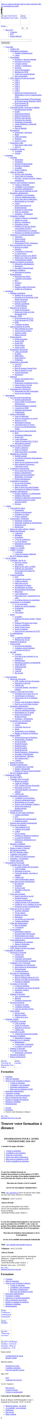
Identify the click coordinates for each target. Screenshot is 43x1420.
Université (9, 47)
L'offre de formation (22, 986)
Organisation (14, 57)
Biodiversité (19, 527)
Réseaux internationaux (23, 473)
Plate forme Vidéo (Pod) (23, 145)
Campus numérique (17, 575)
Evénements (19, 608)
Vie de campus (11, 558)
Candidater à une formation (24, 187)
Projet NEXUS (20, 358)
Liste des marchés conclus (24, 1009)
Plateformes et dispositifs (19, 362)
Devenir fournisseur (17, 1003)
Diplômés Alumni (12, 1019)
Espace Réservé (16, 36)
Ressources (19, 266)
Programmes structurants (19, 350)
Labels (17, 55)
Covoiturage (19, 927)
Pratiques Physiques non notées (26, 623)
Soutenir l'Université (17, 994)
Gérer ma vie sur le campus (20, 909)
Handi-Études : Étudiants (24, 740)
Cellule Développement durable (26, 1034)
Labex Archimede (21, 352)
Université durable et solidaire (25, 961)
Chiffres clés (14, 49)
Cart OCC (18, 364)
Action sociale (15, 644)
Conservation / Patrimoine (19, 519)
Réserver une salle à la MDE (25, 567)
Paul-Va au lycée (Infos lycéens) (26, 704)
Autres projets (20, 347)
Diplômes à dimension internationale (28, 498)
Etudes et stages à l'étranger (20, 446)
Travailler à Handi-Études (24, 268)
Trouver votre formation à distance (22, 183)
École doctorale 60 (21, 105)
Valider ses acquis (21, 220)
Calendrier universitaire (23, 279)
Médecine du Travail (22, 640)
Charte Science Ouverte (23, 385)
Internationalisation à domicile (25, 406)
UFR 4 (17, 87)
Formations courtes (21, 224)
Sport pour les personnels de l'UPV (27, 631)
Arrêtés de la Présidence (23, 289)
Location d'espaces (21, 971)
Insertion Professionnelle (23, 164)
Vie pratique (19, 564)
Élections (18, 68)
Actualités (18, 151)
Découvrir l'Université (18, 952)
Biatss (17, 135)
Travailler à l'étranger (22, 890)
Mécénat (18, 998)
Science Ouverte (21, 302)
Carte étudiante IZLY (22, 827)
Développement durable (23, 109)
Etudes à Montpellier (17, 414)
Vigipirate (18, 669)
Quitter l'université (16, 861)
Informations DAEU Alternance (26, 243)
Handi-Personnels (21, 744)
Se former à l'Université (18, 984)
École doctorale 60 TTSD (24, 320)
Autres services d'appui (23, 331)
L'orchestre (19, 552)
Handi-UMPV (15, 735)
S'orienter (13, 157)
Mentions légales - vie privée (16, 1406)
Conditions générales (22, 1007)
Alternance (19, 237)
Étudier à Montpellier (22, 769)
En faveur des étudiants (23, 646)
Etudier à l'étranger (21, 448)
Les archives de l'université (24, 919)
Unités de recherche (22, 1025)
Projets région (20, 345)
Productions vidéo (16, 143)
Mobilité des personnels (18, 454)
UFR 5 (17, 89)
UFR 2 (17, 82)
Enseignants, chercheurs (23, 132)
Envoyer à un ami (14, 1118)
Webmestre (10, 1410)
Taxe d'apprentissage (22, 996)
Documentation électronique (25, 590)
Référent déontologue (22, 116)
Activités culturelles (22, 911)
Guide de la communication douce (27, 938)
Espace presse (20, 1013)
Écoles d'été (19, 437)
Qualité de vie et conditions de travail (28, 904)
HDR (17, 322)
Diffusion (13, 377)
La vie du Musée (21, 542)
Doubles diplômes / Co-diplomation (27, 494)
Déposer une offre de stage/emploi (27, 980)
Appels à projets (20, 333)
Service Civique (20, 141)
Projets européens (21, 339)
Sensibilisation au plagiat (24, 587)
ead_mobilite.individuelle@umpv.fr (19, 1245)
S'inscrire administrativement (25, 197)
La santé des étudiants (23, 638)
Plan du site (10, 1412)
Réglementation (15, 274)
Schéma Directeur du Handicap (26, 737)
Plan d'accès (10, 1388)
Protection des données (23, 120)
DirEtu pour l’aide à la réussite (26, 258)
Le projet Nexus (20, 254)
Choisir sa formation (22, 185)
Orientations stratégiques (19, 51)
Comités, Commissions (23, 66)
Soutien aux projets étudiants (25, 606)
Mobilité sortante (21, 456)
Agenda (17, 153)
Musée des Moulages (17, 531)
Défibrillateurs (20, 660)
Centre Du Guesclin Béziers (25, 74)
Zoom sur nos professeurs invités (26, 462)
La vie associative (21, 604)
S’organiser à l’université (24, 251)
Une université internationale (20, 398)
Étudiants (18, 139)
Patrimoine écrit (20, 525)
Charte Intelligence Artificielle (25, 124)
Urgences (13, 32)
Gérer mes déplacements (19, 923)
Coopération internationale (19, 468)
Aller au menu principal (28, 4)
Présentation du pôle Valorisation (26, 391)
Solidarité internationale (23, 410)
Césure (17, 203)
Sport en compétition (22, 625)
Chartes (17, 285)
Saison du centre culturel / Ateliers (22, 529)
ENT (12, 34)
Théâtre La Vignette (17, 548)
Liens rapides (15, 1011)
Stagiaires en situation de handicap (27, 233)
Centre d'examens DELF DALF (26, 441)
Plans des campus (21, 562)
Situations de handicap (18, 642)
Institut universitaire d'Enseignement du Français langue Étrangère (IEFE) (28, 100)
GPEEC (18, 892)
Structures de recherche (18, 308)
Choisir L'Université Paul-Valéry (22, 692)
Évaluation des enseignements (25, 819)
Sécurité (13, 652)
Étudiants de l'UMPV (13, 775)
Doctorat (18, 504)
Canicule (18, 671)
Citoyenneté (19, 612)
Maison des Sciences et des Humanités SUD (24, 313)
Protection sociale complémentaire (27, 907)
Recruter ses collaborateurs (19, 973)
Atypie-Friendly (20, 742)
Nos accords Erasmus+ (23, 483)
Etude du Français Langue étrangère (23, 431)
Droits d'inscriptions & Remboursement (23, 207)
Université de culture (17, 508)
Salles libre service (21, 583)
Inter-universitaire (21, 76)
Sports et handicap (21, 629)
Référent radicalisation (23, 118)
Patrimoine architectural (23, 521)
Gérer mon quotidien (17, 894)
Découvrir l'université (18, 679)
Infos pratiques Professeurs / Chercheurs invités (25, 465)
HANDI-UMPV (16, 777)
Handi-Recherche (21, 750)
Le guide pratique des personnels (26, 867)
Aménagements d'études (23, 260)
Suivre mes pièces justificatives (26, 199)
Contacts (18, 760)
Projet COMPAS (21, 170)
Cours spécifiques (21, 439)
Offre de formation (17, 172)
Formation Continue (17, 216)
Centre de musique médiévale (25, 554)
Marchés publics (20, 1015)
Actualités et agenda (17, 149)
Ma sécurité (19, 673)
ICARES (18, 354)
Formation (9, 155)
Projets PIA (19, 343)
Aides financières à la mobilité (25, 452)
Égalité (17, 112)
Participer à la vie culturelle (20, 1040)
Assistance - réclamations (24, 214)
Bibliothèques (20, 1042)
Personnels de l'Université (15, 863)
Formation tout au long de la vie (26, 694)
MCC (17, 281)
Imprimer (4, 1118)
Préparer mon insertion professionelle (23, 823)
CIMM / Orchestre (17, 550)
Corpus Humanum (21, 372)
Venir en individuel (21, 416)
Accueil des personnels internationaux (28, 458)
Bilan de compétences (23, 222)
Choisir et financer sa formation (26, 218)
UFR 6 (17, 91)
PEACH (18, 366)
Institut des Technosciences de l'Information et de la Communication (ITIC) (28, 95)
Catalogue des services (23, 579)
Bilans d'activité (20, 335)
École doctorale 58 (21, 103)
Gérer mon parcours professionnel (22, 881)
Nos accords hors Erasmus (24, 471)
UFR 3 (17, 84)
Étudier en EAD (20, 420)
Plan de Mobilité (21, 128)
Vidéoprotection (20, 667)
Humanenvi (19, 375)
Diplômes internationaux (19, 491)
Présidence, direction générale (25, 59)
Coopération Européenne (19, 481)
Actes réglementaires (22, 70)
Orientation (19, 162)
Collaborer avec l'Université (20, 963)
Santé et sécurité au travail (24, 896)
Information (19, 160)
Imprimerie (19, 917)
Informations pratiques (23, 272)
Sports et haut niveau (22, 627)
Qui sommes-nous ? (22, 758)
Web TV (18, 147)
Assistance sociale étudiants (25, 648)
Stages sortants (20, 241)
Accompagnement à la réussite (26, 231)
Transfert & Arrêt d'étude (24, 210)
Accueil (8, 1108)
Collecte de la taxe (21, 1017)
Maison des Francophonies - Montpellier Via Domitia (25, 476)
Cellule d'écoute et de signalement (27, 902)
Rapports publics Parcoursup (25, 287)
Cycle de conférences (22, 539)
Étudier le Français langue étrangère (28, 771)
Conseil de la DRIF (22, 408)
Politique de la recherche (23, 295)
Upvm (3, 26)
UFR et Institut (20, 869)
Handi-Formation (21, 748)
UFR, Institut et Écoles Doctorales (22, 78)
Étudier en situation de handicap (21, 262)
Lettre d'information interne (24, 879)
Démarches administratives (24, 264)
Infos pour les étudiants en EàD (26, 191)
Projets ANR (19, 341)
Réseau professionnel (17, 1057)
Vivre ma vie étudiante (18, 825)
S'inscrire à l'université (14, 1155)
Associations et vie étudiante (20, 602)
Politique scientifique (17, 293)
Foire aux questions (22, 212)
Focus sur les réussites (23, 393)
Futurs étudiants (11, 677)
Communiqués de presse (14, 1356)
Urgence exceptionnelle (14, 1392)
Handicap (18, 126)
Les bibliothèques (16, 633)
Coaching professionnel (23, 900)
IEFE (17, 433)
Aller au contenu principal (10, 4)
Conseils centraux (21, 64)
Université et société (17, 1032)
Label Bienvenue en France (25, 425)
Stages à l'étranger (21, 450)
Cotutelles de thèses (22, 324)
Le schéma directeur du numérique (27, 600)
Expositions (19, 537)
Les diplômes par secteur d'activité (27, 988)
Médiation (18, 535)
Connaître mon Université (24, 767)
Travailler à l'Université (18, 1051)
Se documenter (15, 929)
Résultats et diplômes (17, 270)
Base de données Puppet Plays (26, 368)
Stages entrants (20, 239)
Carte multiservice (21, 594)
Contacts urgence (12, 1390)
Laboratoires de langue (23, 585)
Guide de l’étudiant (22, 783)
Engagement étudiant (22, 114)
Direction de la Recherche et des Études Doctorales (26, 298)
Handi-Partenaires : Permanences (27, 752)
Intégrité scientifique (22, 304)
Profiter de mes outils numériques (22, 813)
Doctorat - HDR (16, 316)
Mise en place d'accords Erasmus (27, 487)
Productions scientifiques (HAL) (26, 383)
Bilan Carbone (11, 1414)
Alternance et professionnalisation (22, 235)
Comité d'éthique (21, 306)
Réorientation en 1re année (24, 201)
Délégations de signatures (24, 942)
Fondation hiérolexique (23, 1000)
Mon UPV (9, 30)
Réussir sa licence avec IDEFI (25, 256)
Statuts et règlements (22, 944)
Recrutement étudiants (18, 850)
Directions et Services (22, 61)
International (10, 395)
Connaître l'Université (18, 1021)
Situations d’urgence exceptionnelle (27, 663)
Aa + (3, 1116)
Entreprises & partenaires (15, 950)
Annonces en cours (22, 1005)
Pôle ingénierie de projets (24, 329)
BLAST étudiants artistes (19, 556)
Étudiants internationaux (19, 765)
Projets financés (15, 337)
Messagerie (19, 592)
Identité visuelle (11, 1358)
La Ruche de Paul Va (22, 650)
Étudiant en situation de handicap (27, 836)
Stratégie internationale (23, 400)
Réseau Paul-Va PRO (22, 975)
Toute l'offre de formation (24, 176)
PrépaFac (18, 249)
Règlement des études (22, 276)
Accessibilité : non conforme (16, 1408)
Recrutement (14, 130)
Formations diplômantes (23, 435)
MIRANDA (19, 356)
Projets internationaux (22, 479)
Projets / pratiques (21, 516)
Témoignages (19, 412)
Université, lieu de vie (18, 560)
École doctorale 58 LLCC (24, 318)
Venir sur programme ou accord (26, 418)
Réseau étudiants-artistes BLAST (27, 977)
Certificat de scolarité (22, 829)
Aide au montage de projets (20, 327)
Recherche (9, 291)
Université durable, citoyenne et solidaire (25, 107)
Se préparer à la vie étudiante (20, 721)
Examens (18, 283)
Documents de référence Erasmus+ (27, 489)
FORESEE (19, 360)
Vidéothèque (19, 546)
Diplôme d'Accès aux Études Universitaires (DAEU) (25, 227)
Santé (12, 635)
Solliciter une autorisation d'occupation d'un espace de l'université (25, 571)
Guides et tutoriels (21, 581)
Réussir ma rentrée (21, 247)
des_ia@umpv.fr (12, 1193)
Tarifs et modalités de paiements (17, 1161)
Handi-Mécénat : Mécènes (24, 756)
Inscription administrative (24, 189)
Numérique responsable (23, 122)
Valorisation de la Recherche (20, 389)
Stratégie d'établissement (23, 53)
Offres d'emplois (21, 137)
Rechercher (5, 43)
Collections (19, 533)
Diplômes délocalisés (22, 496)
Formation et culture (22, 514)
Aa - (6, 1116)
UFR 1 (17, 80)
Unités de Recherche (22, 310)
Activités (18, 610)
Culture (8, 506)
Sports (12, 615)
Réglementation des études (24, 936)
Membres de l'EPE (21, 72)
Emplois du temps (21, 821)
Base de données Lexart (23, 370)
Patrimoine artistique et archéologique (28, 523)
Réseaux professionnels (23, 512)
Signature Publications (23, 387)
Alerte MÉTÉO (20, 665)
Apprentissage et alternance (25, 696)
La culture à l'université (23, 1046)
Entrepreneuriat (20, 969)
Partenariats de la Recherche (25, 965)
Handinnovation (20, 746)
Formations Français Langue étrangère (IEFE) (25, 501)
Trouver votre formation (23, 174)
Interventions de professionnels (26, 967)
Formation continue (22, 990)
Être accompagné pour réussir (21, 245)
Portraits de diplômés (22, 166)
